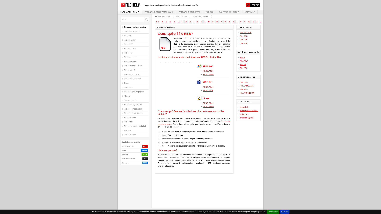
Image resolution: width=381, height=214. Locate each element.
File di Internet (130, 135)
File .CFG (244, 82)
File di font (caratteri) (132, 79)
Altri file (127, 96)
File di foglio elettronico (133, 113)
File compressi (130, 49)
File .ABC (244, 68)
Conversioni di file (229, 12)
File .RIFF (244, 89)
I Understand (273, 212)
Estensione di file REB (200, 16)
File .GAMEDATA (246, 86)
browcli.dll (244, 107)
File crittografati (130, 70)
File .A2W (244, 61)
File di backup (129, 40)
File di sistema (130, 118)
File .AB (243, 65)
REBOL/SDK (208, 71)
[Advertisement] (176, 82)
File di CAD (128, 44)
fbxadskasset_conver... (249, 111)
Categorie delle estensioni (159, 12)
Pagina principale (129, 12)
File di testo (128, 122)
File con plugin (130, 100)
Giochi (126, 83)
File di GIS (128, 87)
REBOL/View (208, 75)
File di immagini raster (133, 105)
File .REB (244, 36)
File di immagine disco (133, 66)
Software (250, 12)
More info (285, 212)
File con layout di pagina (134, 92)
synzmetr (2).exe (246, 118)
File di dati (128, 53)
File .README (246, 33)
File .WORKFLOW (247, 93)
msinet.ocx (244, 114)
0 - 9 (157, 22)
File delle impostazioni (133, 109)
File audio (128, 36)
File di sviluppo (130, 61)
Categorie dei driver (189, 12)
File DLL (209, 12)
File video (128, 130)
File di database (130, 57)
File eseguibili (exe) (132, 74)
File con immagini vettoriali (135, 126)
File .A (242, 57)
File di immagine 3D (132, 31)
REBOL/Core (208, 87)
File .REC (244, 43)
